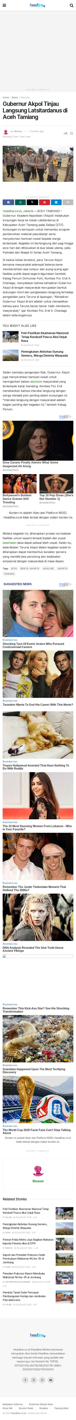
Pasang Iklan (61, 1408)
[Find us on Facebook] (25, 1380)
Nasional (25, 97)
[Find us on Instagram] (42, 1380)
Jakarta (28, 211)
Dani (8, 1233)
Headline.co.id (12, 211)
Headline (48, 568)
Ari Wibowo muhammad (18, 1282)
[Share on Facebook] (8, 202)
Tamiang (9, 574)
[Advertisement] (38, 49)
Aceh (14, 568)
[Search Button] (71, 5)
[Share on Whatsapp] (20, 202)
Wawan (18, 131)
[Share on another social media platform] (68, 202)
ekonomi (36, 381)
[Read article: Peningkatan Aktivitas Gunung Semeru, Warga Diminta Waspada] (11, 355)
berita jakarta (30, 568)
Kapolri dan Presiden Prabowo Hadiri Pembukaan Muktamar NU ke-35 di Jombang (24, 1258)
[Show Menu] (4, 5)
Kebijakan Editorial (13, 1404)
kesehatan (9, 542)
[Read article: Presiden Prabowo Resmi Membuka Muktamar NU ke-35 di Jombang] (64, 1278)
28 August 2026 (31, 345)
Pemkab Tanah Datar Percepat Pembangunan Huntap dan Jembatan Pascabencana (24, 1296)
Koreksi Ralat (26, 1408)
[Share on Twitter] (32, 202)
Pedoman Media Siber (41, 1404)
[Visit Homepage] (38, 5)
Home (6, 97)
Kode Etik (8, 1408)
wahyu (9, 1248)
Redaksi (43, 1408)
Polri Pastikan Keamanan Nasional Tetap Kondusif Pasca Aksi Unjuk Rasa (45, 337)
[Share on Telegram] (56, 202)
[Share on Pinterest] (44, 202)
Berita (15, 97)
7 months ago (36, 131)
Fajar (9, 1217)
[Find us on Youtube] (50, 1380)
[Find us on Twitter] (33, 1380)
